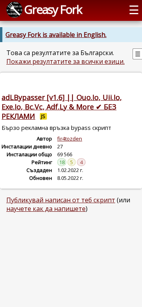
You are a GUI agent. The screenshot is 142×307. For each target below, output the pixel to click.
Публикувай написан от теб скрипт (60, 200)
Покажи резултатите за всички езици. (65, 61)
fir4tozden (69, 138)
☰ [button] (134, 10)
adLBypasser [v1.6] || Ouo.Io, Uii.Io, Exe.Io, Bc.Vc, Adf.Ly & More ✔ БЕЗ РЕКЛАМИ (62, 106)
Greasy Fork (53, 9)
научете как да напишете (46, 208)
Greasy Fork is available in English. (56, 34)
